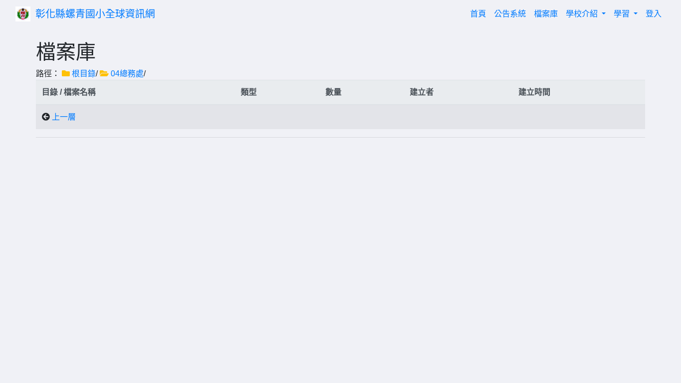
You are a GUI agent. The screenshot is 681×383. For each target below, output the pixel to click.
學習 (623, 13)
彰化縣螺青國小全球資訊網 (95, 13)
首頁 (480, 13)
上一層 (64, 117)
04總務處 (127, 73)
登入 (654, 13)
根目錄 (84, 73)
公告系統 (510, 13)
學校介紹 (583, 13)
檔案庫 (546, 13)
